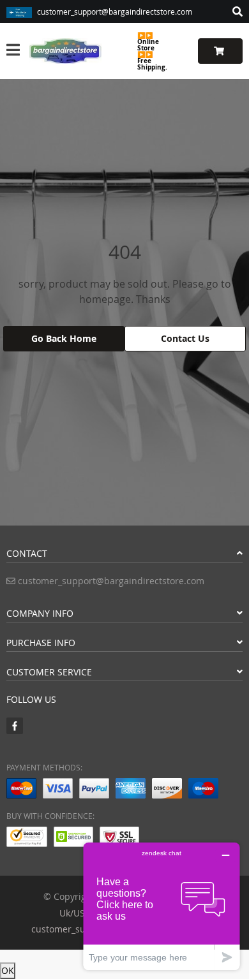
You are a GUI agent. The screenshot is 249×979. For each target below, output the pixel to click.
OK (7, 970)
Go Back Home (63, 338)
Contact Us (185, 338)
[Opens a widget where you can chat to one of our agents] (162, 906)
